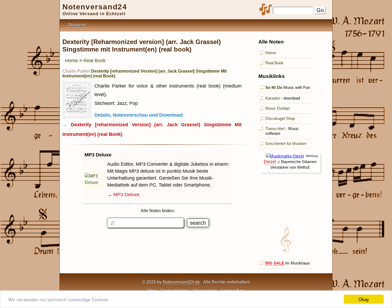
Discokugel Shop (280, 118)
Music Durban (277, 108)
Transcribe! (275, 128)
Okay (363, 299)
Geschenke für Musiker (285, 143)
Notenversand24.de (181, 282)
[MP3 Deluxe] (95, 182)
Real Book (94, 60)
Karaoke (272, 98)
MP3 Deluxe (126, 194)
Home (71, 60)
